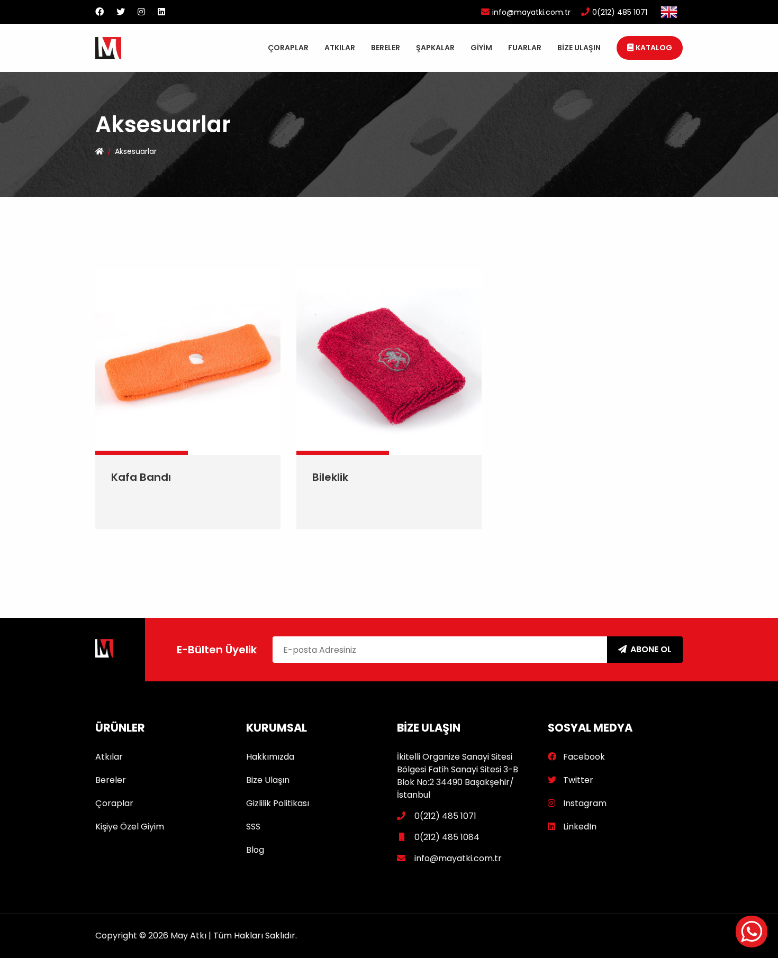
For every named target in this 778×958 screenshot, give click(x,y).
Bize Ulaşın (579, 47)
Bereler (385, 47)
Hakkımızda (270, 757)
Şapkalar (435, 47)
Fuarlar (524, 47)
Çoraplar (288, 47)
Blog (255, 850)
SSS (253, 826)
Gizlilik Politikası (277, 803)
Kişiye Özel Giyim (129, 826)
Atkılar (339, 47)
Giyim (481, 47)
